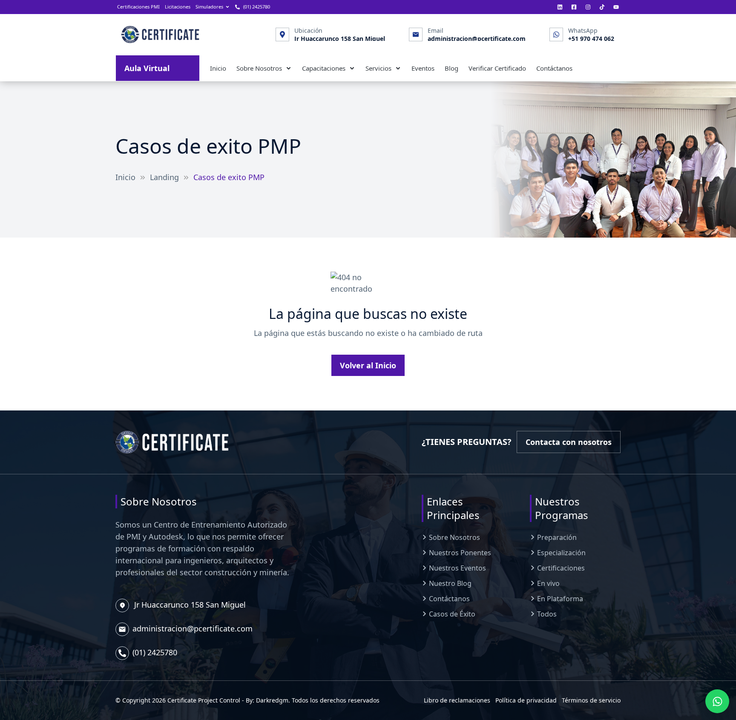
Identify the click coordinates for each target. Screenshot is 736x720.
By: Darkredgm (267, 700)
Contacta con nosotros (573, 444)
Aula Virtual (162, 68)
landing (164, 177)
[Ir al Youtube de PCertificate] (616, 7)
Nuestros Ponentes (460, 552)
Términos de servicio (591, 700)
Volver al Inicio (372, 367)
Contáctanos (554, 68)
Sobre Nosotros (454, 537)
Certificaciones (561, 568)
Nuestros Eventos (457, 568)
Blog (451, 68)
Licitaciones (177, 6)
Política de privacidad (526, 700)
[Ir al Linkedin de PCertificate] (559, 7)
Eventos (422, 68)
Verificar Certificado (497, 68)
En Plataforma (560, 598)
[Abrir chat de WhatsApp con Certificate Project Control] (717, 701)
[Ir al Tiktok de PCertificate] (602, 7)
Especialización (561, 552)
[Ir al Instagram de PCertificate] (588, 7)
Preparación (557, 537)
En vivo (548, 583)
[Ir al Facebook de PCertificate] (573, 7)
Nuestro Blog (450, 583)
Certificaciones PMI (138, 6)
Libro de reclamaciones (457, 700)
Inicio (218, 68)
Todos (547, 614)
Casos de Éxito (452, 614)
